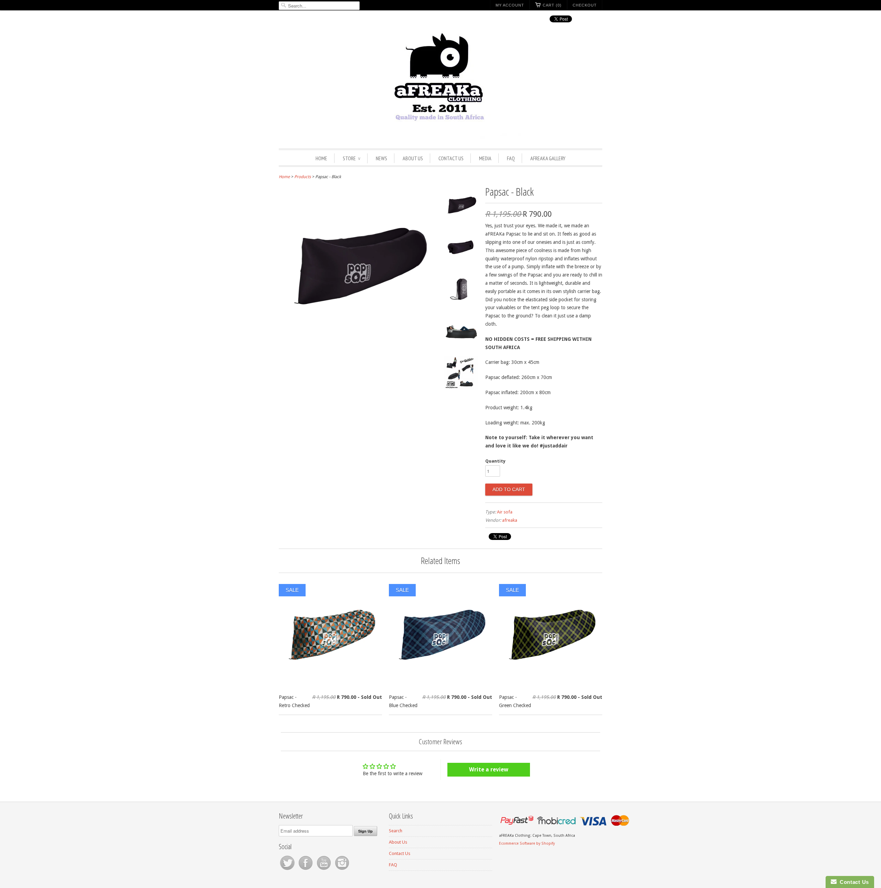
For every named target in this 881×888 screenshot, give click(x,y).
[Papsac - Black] (461, 206)
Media (485, 158)
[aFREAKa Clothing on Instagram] (342, 870)
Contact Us (451, 158)
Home (321, 158)
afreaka (509, 520)
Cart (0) (552, 5)
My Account (510, 5)
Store (351, 158)
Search (395, 830)
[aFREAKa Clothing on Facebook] (306, 870)
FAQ (511, 158)
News (381, 158)
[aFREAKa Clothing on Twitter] (288, 870)
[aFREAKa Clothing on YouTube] (324, 870)
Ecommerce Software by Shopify (527, 843)
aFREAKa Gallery (547, 158)
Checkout (585, 5)
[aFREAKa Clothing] (440, 85)
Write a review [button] (488, 769)
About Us (413, 158)
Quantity (495, 461)
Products (302, 176)
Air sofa (504, 512)
